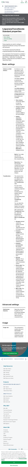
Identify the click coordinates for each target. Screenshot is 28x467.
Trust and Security (7, 410)
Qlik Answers (6, 398)
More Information (14, 465)
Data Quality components (9, 7)
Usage (5, 40)
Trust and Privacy (7, 412)
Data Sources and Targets (9, 421)
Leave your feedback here (10, 353)
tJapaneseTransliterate (9, 12)
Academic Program (7, 437)
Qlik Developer (6, 370)
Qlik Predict (6, 400)
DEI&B (4, 435)
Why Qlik (5, 408)
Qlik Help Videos (7, 368)
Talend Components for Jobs (11, 6)
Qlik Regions (6, 423)
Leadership (6, 431)
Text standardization (8, 9)
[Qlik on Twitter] (19, 449)
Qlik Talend (6, 386)
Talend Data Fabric (7, 390)
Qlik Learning (6, 374)
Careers (5, 441)
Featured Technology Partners (10, 419)
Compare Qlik (6, 417)
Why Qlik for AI (6, 415)
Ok (14, 462)
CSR (4, 433)
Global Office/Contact (8, 445)
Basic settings (7, 37)
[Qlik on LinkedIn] (22, 449)
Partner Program (7, 439)
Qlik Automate (6, 401)
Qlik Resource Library (8, 378)
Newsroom (6, 443)
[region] (14, 458)
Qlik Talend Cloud (7, 388)
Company (5, 429)
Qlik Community (12, 449)
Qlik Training (6, 372)
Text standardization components (11, 11)
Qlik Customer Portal (8, 376)
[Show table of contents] (3, 6)
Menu (26, 2)
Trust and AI (6, 414)
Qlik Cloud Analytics (8, 396)
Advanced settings (8, 38)
